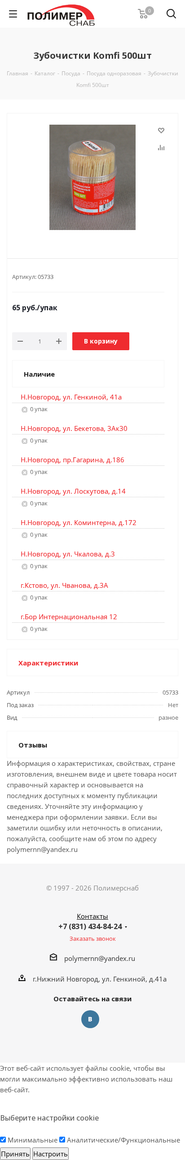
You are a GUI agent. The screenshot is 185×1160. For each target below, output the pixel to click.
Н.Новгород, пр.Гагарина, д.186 (72, 459)
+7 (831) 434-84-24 (90, 926)
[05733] (92, 178)
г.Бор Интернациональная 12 (69, 616)
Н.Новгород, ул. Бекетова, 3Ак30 (74, 428)
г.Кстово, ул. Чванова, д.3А (64, 585)
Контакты (92, 916)
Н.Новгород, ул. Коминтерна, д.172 (79, 522)
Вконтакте (90, 1019)
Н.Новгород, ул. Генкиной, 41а (71, 396)
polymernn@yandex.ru (99, 958)
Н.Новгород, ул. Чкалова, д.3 (68, 553)
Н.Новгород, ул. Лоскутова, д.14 (73, 491)
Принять (15, 1153)
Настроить (50, 1153)
